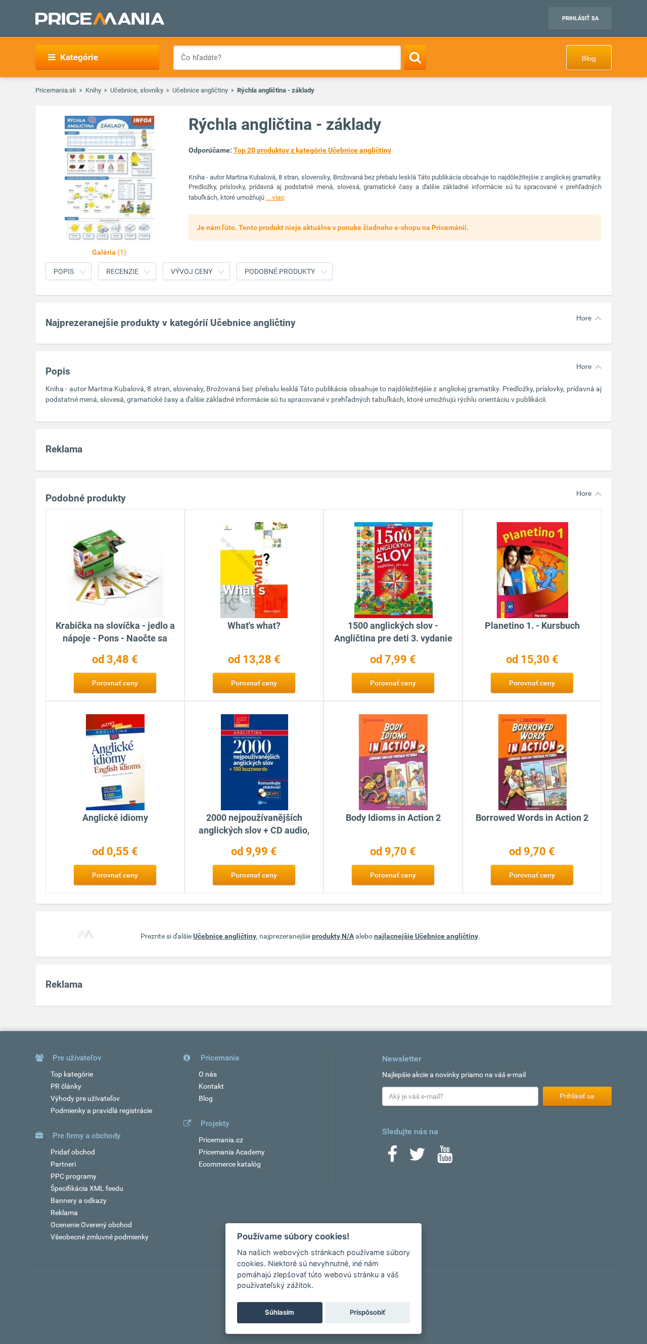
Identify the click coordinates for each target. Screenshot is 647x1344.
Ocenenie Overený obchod (91, 1225)
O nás (208, 1074)
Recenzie (122, 271)
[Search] (415, 57)
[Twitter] (417, 1157)
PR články (66, 1086)
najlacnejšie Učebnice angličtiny (426, 936)
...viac (275, 197)
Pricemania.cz (221, 1140)
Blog (589, 58)
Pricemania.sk (55, 90)
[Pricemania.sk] (99, 19)
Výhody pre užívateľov (85, 1098)
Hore (583, 318)
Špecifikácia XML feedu (87, 1188)
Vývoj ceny (191, 271)
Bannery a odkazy (79, 1200)
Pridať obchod (73, 1152)
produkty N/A (333, 936)
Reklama (64, 1213)
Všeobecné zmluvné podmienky (100, 1237)
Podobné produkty (280, 271)
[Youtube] (444, 1157)
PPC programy (74, 1176)
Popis (64, 271)
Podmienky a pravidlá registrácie (101, 1110)
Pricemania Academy (232, 1152)
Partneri (63, 1164)
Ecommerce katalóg (230, 1164)
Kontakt (211, 1086)
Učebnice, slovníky (136, 90)
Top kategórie (72, 1074)
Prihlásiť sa (580, 18)
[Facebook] (392, 1157)
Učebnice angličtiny (200, 90)
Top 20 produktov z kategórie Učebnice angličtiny (312, 150)
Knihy (93, 90)
